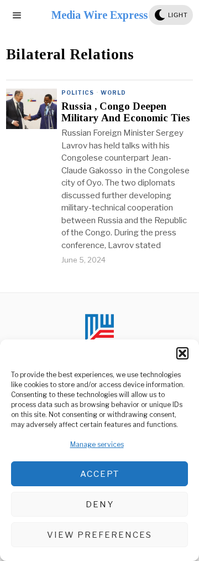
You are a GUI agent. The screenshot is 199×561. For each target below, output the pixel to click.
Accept (99, 474)
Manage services (97, 444)
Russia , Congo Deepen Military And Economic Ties (125, 112)
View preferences (99, 535)
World (113, 92)
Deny (100, 504)
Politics (77, 92)
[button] (182, 353)
